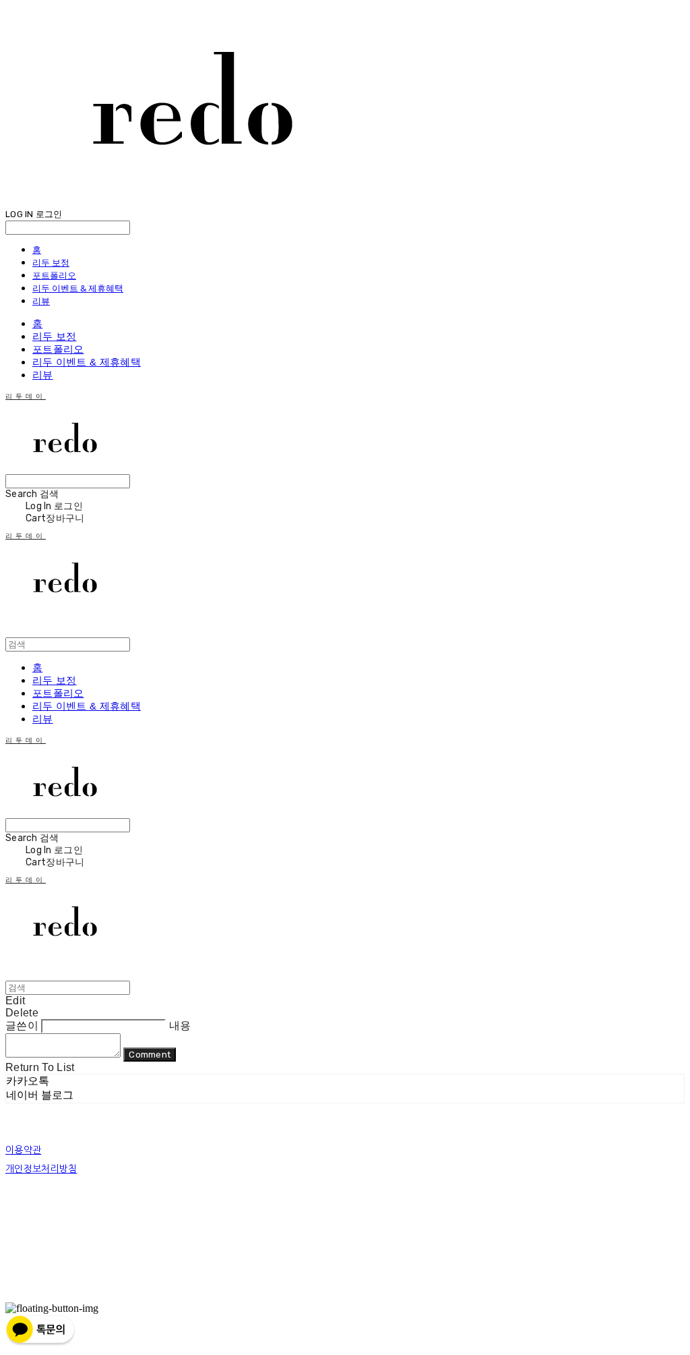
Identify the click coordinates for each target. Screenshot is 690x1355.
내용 (180, 1025)
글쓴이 (21, 1025)
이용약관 (23, 1150)
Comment (149, 1054)
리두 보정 (50, 262)
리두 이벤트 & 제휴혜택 (77, 288)
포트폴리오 (54, 275)
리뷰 (41, 301)
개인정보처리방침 (41, 1169)
